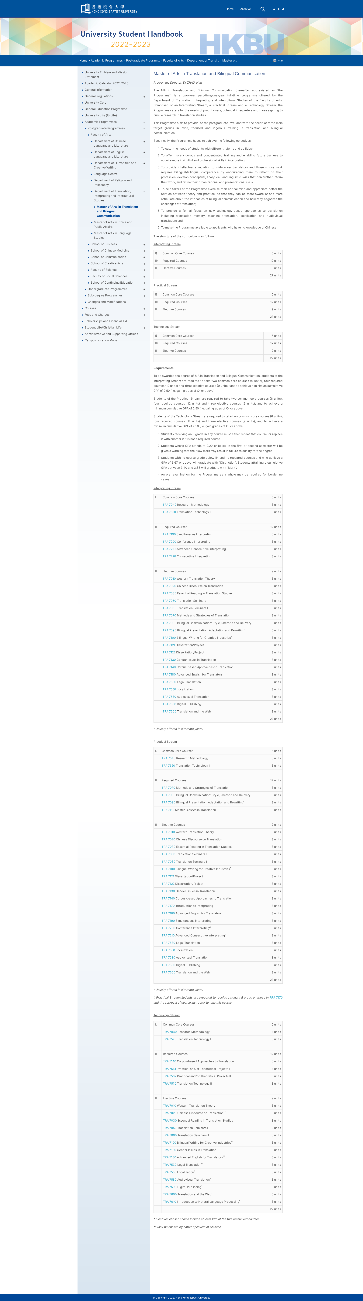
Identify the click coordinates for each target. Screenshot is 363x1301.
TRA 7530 (169, 682)
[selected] (110, 8)
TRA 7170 (168, 906)
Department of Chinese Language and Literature (111, 143)
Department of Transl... (203, 60)
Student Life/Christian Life (103, 327)
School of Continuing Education (112, 282)
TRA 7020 (169, 586)
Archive (245, 9)
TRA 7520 (169, 512)
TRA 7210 (169, 549)
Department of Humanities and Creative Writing (115, 165)
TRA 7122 (169, 652)
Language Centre (106, 174)
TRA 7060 (169, 608)
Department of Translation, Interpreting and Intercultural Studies (114, 195)
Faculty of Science (104, 270)
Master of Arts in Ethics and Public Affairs (113, 224)
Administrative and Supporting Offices (111, 334)
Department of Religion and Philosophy (113, 182)
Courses (90, 308)
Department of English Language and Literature (111, 154)
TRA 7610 (169, 1201)
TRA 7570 (169, 1083)
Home (230, 9)
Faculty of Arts (173, 60)
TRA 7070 (169, 615)
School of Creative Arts (107, 263)
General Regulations (99, 96)
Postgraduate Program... (143, 60)
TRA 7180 (169, 674)
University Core (95, 102)
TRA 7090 (169, 630)
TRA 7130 (169, 660)
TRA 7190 (169, 534)
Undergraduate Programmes (107, 289)
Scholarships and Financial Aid (106, 321)
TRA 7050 (169, 600)
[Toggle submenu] (144, 97)
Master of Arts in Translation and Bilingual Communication (117, 211)
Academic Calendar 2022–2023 (106, 83)
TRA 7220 (169, 556)
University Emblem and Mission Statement (106, 75)
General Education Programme (106, 109)
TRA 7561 (169, 1069)
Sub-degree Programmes (105, 295)
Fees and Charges (97, 314)
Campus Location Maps (101, 340)
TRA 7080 (169, 623)
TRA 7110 (168, 810)
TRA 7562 (169, 1076)
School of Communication (108, 257)
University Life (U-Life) (101, 115)
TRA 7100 (169, 637)
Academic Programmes (107, 60)
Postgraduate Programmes (106, 128)
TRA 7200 (169, 541)
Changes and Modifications (107, 302)
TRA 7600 (169, 711)
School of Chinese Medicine (110, 250)
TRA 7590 (169, 704)
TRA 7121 (169, 645)
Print (281, 60)
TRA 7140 (169, 667)
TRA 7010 (169, 578)
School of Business (104, 244)
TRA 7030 (169, 593)
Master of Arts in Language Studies (112, 235)
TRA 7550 (169, 689)
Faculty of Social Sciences (109, 276)
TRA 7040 (169, 504)
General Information (98, 90)
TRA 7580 (169, 697)
